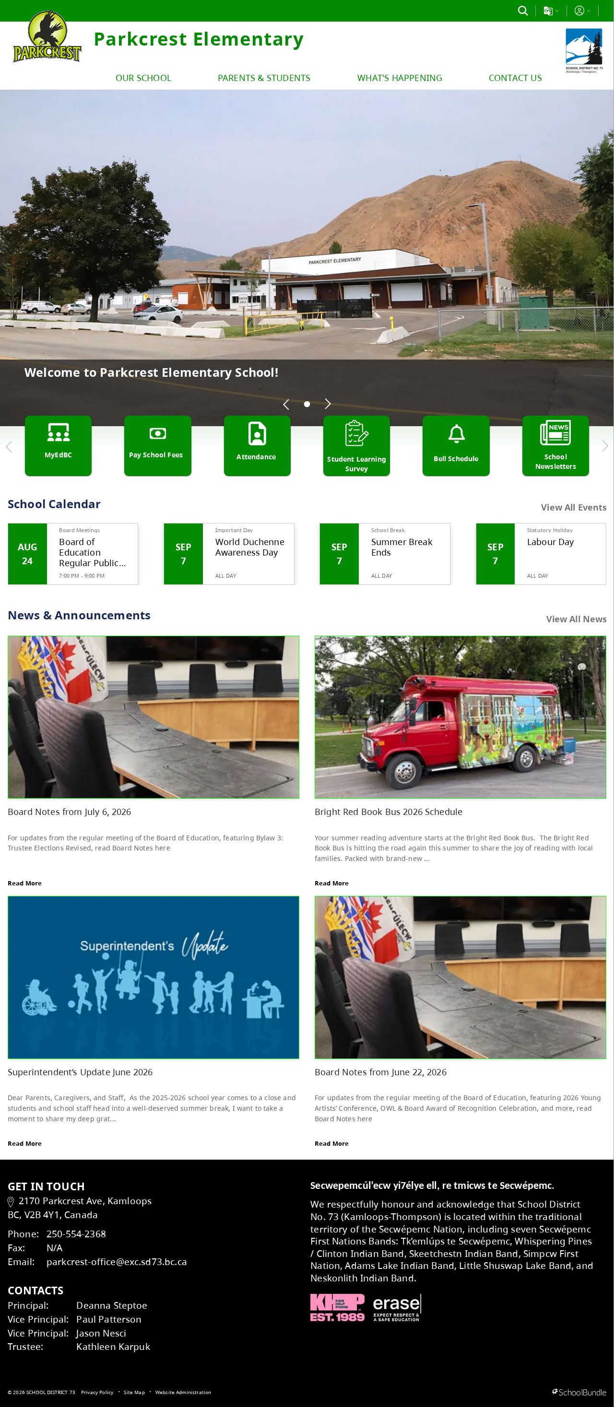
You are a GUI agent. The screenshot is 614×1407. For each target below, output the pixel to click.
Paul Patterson (109, 1319)
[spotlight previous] (286, 404)
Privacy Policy (97, 1392)
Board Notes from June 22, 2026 (381, 1072)
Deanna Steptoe (111, 1305)
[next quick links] (605, 446)
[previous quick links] (9, 446)
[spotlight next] (327, 404)
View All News (576, 619)
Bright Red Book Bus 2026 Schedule (388, 811)
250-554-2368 (76, 1233)
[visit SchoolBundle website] (579, 1392)
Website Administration (183, 1392)
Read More (25, 883)
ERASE (397, 1308)
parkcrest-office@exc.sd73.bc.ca (117, 1261)
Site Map (134, 1392)
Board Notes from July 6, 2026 (69, 811)
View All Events (574, 507)
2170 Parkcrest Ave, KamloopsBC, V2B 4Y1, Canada (80, 1207)
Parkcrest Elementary (199, 38)
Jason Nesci (101, 1332)
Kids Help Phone (337, 1308)
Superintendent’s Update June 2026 (80, 1072)
